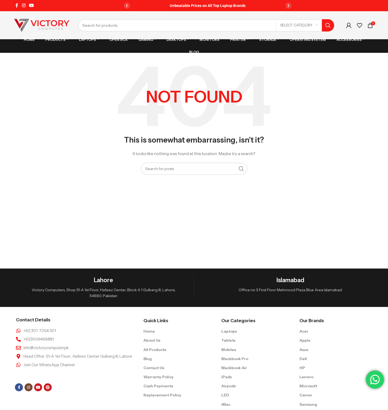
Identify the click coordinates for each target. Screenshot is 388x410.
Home (149, 331)
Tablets (228, 340)
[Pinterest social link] (48, 387)
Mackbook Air (234, 367)
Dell (303, 358)
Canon (305, 395)
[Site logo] (42, 24)
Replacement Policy (162, 395)
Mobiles (228, 349)
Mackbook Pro (234, 358)
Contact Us (153, 367)
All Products (154, 349)
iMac (225, 404)
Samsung (308, 404)
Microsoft (308, 386)
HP (302, 367)
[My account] (348, 25)
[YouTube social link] (31, 5)
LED (225, 395)
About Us (151, 340)
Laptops (229, 331)
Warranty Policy (158, 376)
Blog (147, 358)
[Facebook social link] (17, 5)
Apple (304, 340)
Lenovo (306, 376)
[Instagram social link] (23, 5)
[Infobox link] (103, 288)
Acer (303, 331)
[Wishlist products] (359, 25)
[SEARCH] (328, 25)
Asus (303, 349)
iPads (226, 376)
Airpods (228, 386)
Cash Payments (158, 386)
